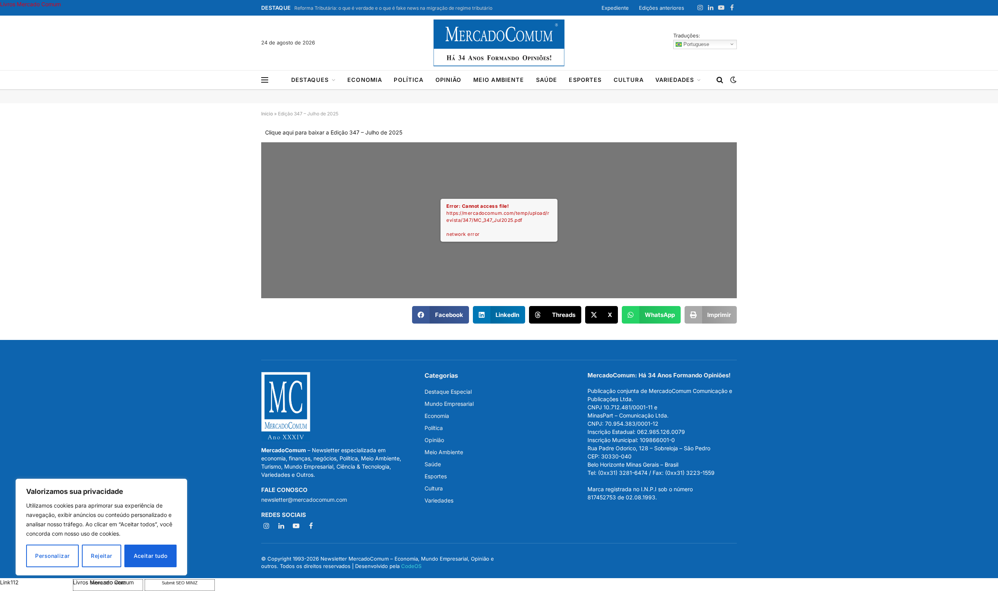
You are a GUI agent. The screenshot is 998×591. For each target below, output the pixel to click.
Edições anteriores (661, 8)
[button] (440, 315)
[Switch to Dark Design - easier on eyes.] (732, 79)
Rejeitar (101, 555)
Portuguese (695, 44)
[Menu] (264, 80)
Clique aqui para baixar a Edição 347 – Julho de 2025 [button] (333, 132)
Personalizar (52, 555)
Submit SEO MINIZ (180, 582)
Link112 (9, 582)
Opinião (448, 79)
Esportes (585, 79)
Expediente (615, 8)
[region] (101, 527)
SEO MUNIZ (35, 582)
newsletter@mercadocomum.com (304, 499)
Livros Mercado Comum (30, 4)
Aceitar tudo (151, 555)
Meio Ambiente (498, 79)
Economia (364, 79)
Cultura (629, 79)
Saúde (546, 79)
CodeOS (411, 566)
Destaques (310, 79)
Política (408, 79)
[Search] (720, 80)
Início (267, 114)
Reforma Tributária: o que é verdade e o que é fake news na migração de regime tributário (393, 8)
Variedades (674, 79)
